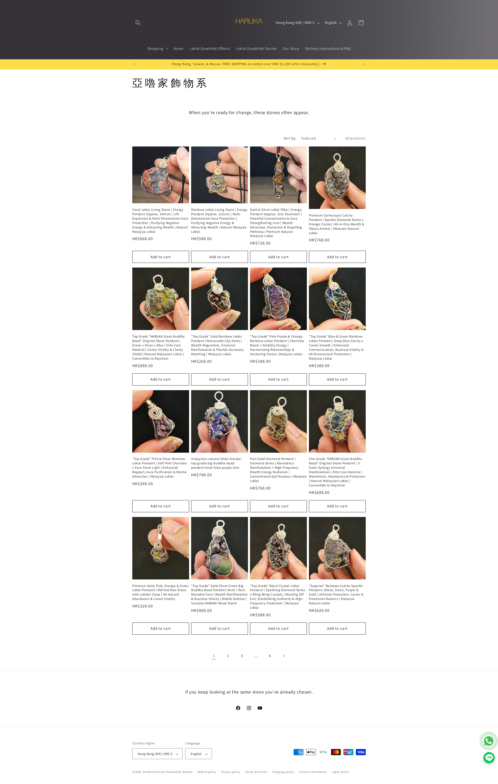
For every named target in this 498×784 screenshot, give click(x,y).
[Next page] (284, 656)
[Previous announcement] (134, 64)
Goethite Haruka (154, 772)
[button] (138, 23)
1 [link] (214, 656)
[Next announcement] (364, 64)
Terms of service (256, 772)
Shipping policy (283, 772)
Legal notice (340, 772)
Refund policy (207, 772)
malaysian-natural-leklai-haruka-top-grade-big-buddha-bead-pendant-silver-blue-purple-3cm (216, 463)
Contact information (313, 772)
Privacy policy (230, 772)
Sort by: (289, 138)
